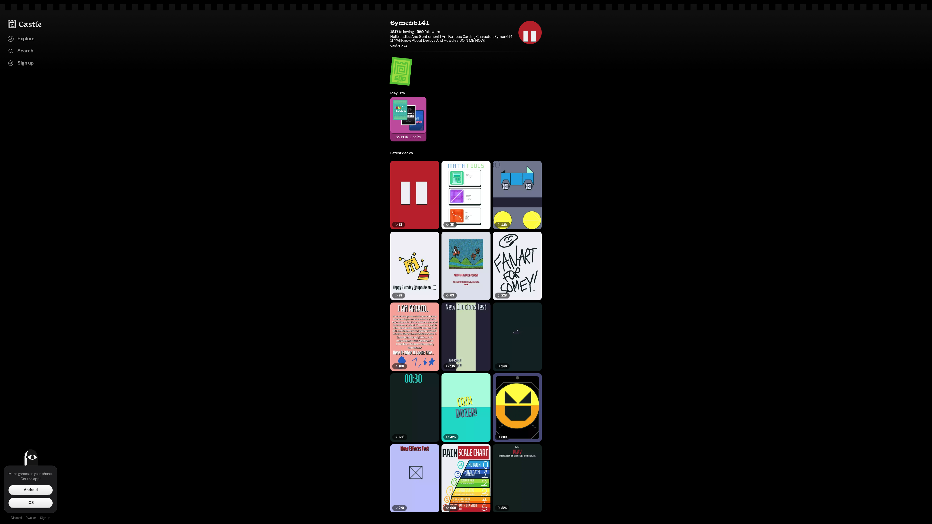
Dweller (30, 517)
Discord (16, 517)
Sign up (45, 517)
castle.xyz (398, 45)
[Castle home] (25, 24)
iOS (31, 503)
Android (31, 490)
